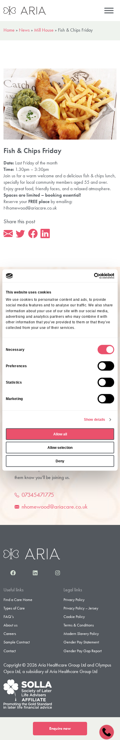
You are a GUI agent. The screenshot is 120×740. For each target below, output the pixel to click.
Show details (94, 420)
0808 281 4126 (106, 731)
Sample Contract (16, 642)
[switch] (106, 366)
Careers (9, 633)
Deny (60, 461)
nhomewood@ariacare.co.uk (54, 506)
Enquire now (60, 728)
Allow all (60, 434)
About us (10, 625)
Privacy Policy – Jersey (80, 608)
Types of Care (14, 608)
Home (9, 30)
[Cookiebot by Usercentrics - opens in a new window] (88, 276)
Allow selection (60, 448)
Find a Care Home (17, 599)
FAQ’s (8, 616)
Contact (9, 650)
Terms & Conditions (78, 625)
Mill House (44, 30)
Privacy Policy (73, 599)
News (24, 30)
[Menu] (109, 10)
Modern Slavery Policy (81, 633)
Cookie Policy (74, 616)
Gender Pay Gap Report (82, 650)
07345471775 (38, 495)
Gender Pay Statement (81, 642)
